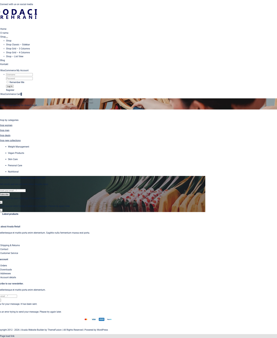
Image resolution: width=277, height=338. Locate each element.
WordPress (102, 329)
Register (10, 90)
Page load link (7, 336)
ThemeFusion (55, 329)
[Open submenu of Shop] (7, 37)
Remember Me (16, 82)
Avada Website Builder (32, 329)
